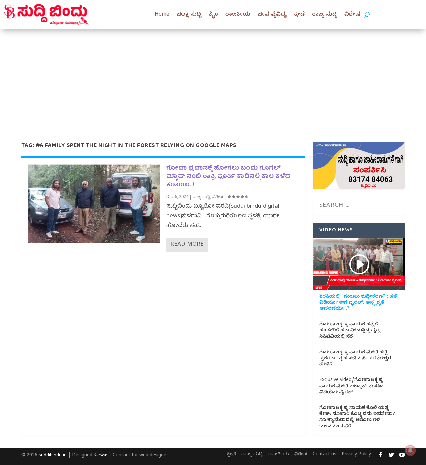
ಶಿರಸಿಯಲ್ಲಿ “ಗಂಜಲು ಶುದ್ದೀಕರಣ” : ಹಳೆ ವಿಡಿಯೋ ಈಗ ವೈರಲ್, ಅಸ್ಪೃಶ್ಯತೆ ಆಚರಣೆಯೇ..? (358, 303)
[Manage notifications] (410, 450)
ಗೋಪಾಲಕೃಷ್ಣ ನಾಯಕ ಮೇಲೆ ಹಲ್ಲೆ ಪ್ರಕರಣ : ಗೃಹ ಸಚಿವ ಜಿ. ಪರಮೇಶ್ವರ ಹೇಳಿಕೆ (355, 359)
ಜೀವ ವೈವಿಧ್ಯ (272, 15)
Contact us (324, 455)
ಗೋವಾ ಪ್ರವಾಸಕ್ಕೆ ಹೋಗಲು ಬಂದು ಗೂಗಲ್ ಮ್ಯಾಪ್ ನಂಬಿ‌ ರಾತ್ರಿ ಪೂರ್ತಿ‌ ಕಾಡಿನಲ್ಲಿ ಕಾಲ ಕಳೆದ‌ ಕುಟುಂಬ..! (228, 176)
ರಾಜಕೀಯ (237, 15)
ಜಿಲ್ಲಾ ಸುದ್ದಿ (189, 15)
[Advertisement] (213, 78)
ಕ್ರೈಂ (213, 15)
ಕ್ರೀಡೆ (299, 15)
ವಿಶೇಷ (352, 15)
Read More (187, 245)
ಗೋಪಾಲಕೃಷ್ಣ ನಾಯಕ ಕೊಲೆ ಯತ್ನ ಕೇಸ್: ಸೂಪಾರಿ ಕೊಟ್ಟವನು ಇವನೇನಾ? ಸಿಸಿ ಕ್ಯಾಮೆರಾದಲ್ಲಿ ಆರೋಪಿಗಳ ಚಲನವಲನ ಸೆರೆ (357, 418)
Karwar (100, 456)
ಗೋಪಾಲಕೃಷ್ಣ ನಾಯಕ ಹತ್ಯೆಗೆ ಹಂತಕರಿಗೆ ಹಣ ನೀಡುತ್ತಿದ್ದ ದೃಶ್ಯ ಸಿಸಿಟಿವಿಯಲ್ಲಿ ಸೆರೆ (350, 331)
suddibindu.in (53, 456)
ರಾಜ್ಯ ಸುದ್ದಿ (324, 15)
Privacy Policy (356, 455)
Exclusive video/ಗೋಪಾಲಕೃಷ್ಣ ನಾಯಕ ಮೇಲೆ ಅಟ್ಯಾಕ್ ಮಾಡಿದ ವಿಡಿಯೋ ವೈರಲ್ (352, 387)
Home (162, 15)
